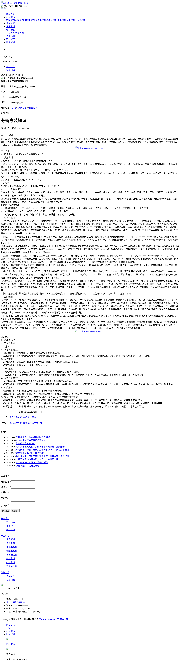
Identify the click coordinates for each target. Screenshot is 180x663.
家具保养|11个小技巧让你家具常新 (32, 462)
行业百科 (10, 33)
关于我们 (10, 36)
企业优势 (10, 530)
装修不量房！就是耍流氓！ (28, 466)
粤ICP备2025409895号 (49, 619)
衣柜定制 (10, 20)
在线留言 (10, 39)
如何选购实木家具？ (25, 443)
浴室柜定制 (80, 20)
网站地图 (64, 619)
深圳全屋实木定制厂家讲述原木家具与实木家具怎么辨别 (42, 456)
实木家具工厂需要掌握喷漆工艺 (31, 440)
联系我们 (10, 42)
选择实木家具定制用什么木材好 (31, 453)
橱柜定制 (19, 20)
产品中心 (10, 17)
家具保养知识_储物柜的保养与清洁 (25, 423)
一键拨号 (10, 628)
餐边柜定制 (40, 20)
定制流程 (10, 23)
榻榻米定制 (51, 20)
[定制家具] (90, 331)
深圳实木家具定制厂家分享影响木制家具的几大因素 (40, 447)
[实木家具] (90, 148)
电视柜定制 (29, 20)
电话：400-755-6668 (15, 602)
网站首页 (10, 14)
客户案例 (10, 26)
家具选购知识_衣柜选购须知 (22, 417)
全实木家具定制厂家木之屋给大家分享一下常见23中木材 (42, 450)
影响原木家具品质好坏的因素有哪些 (33, 437)
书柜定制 (61, 20)
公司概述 (10, 522)
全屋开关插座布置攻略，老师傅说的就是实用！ (38, 459)
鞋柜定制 (70, 20)
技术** (9, 526)
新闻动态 (10, 30)
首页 (14, 108)
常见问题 (19, 33)
